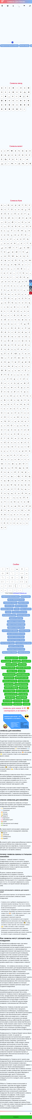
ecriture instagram (9, 691)
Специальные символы (10, 602)
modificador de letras (21, 684)
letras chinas (22, 658)
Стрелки (8, 612)
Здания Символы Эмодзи (16, 646)
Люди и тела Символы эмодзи (16, 624)
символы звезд (9, 605)
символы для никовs (16, 2)
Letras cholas (22, 664)
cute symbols (23, 687)
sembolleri (26, 704)
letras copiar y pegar (22, 691)
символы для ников (23, 652)
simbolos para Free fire (9, 681)
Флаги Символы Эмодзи (9, 652)
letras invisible (8, 700)
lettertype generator (9, 674)
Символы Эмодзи (24, 630)
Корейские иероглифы (16, 618)
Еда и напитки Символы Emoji (16, 633)
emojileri (25, 700)
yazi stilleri (22, 671)
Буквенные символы (7, 609)
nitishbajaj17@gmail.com (20, 593)
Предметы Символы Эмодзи (16, 627)
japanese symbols (11, 664)
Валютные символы (21, 605)
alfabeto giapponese (23, 674)
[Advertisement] (16, 25)
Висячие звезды (24, 45)
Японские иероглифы (23, 615)
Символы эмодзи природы (10, 630)
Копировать (16, 1117)
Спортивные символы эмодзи (16, 649)
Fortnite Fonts (9, 684)
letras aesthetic (6, 661)
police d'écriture (7, 704)
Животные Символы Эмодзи (16, 640)
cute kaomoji (17, 700)
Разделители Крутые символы (9, 45)
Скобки (17, 609)
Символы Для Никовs (23, 667)
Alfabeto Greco (12, 671)
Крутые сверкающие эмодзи (16, 599)
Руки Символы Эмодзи (7, 643)
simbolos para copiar (21, 677)
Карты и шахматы (26, 609)
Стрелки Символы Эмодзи (23, 643)
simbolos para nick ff (11, 658)
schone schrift (26, 661)
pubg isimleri (17, 704)
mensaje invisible (21, 697)
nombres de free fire (11, 694)
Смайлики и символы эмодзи (16, 621)
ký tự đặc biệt (23, 694)
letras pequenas (9, 677)
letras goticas (16, 661)
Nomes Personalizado (8, 667)
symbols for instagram (11, 687)
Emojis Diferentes (24, 681)
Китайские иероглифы (9, 615)
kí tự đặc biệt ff (10, 697)
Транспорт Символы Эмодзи (16, 636)
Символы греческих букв (19, 612)
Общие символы (23, 602)
